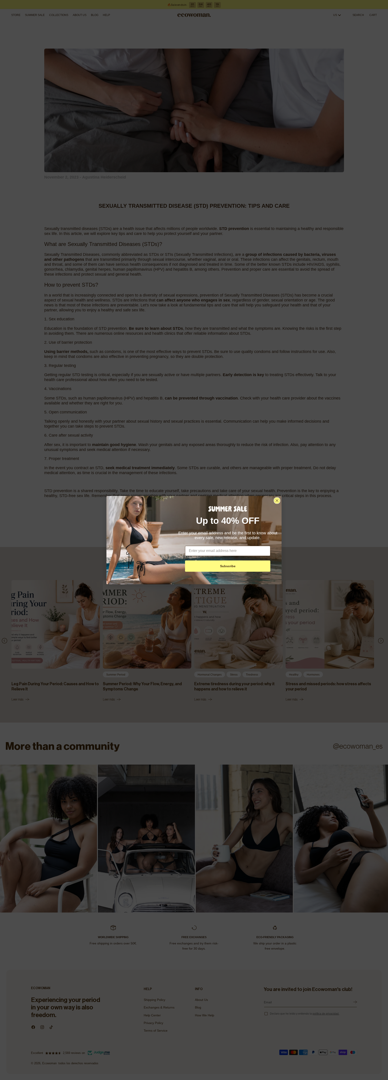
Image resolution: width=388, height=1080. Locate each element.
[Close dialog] (277, 500)
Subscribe (228, 566)
